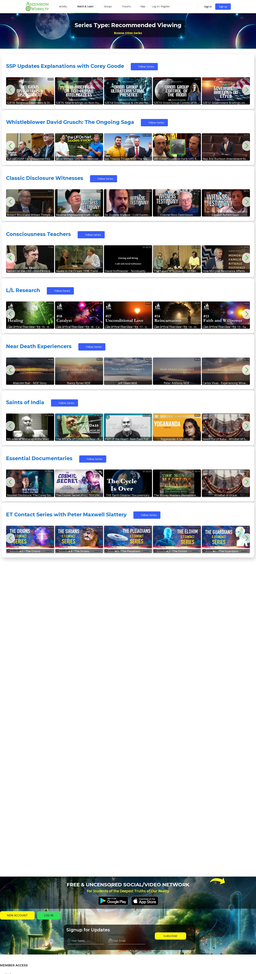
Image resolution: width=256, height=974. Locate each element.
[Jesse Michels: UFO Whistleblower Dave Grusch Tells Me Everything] (79, 146)
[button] (245, 90)
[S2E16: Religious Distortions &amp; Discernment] (30, 90)
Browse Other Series (128, 32)
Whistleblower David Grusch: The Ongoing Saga (70, 122)
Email (118, 935)
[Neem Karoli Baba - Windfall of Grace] (226, 427)
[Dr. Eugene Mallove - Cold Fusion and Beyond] (128, 202)
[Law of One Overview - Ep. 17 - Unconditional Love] (128, 314)
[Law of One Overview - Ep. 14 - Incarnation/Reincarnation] (177, 314)
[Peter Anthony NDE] (177, 370)
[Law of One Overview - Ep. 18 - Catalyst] (79, 314)
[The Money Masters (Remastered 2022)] (177, 483)
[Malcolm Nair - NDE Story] (30, 370)
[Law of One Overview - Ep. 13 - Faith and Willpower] (226, 314)
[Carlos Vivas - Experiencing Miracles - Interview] (226, 370)
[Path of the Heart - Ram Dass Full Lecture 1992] (128, 427)
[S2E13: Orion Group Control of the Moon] (177, 90)
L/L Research (23, 290)
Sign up (223, 6)
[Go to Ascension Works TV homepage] (37, 6)
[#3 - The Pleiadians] (128, 539)
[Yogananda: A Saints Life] (177, 427)
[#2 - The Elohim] (177, 539)
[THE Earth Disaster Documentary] (128, 483)
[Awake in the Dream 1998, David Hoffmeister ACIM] (79, 258)
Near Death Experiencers (39, 346)
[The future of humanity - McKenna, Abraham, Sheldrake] (177, 258)
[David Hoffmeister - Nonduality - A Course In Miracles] (128, 258)
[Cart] (200, 6)
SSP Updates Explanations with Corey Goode (65, 66)
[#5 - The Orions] (30, 539)
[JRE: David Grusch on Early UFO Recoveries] (177, 146)
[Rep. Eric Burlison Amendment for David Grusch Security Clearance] (226, 146)
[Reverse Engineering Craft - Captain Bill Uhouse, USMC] (79, 202)
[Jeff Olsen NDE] (128, 370)
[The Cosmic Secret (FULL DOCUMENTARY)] (79, 483)
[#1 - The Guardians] (226, 539)
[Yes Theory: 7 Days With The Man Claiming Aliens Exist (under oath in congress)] (128, 146)
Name (71, 935)
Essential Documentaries (39, 458)
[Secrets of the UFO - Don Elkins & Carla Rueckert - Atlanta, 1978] (30, 258)
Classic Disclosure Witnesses (44, 178)
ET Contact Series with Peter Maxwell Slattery (66, 514)
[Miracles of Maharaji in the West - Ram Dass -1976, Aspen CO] (30, 427)
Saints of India (25, 402)
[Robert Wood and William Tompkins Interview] (30, 202)
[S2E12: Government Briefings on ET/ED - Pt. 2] (226, 90)
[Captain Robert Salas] (226, 202)
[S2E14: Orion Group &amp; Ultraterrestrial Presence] (128, 90)
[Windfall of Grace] (226, 483)
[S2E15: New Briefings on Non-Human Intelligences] (79, 90)
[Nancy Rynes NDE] (79, 370)
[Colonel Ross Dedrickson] (177, 202)
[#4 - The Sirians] (79, 539)
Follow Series (146, 66)
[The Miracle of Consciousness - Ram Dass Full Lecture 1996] (79, 427)
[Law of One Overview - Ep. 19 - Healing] (30, 314)
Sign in (208, 6)
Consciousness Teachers (38, 234)
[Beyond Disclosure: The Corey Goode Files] (30, 483)
